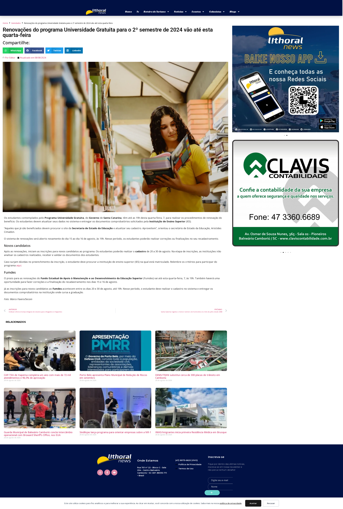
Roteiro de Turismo (155, 11)
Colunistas (215, 11)
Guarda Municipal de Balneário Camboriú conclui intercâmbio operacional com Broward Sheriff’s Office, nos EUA (38, 434)
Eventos (196, 11)
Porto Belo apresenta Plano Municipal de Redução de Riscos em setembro (113, 376)
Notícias (178, 11)
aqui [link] (18, 265)
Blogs (233, 11)
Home (128, 11)
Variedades (16, 23)
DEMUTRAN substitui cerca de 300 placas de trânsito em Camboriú (187, 376)
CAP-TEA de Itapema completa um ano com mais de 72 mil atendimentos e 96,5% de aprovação (37, 376)
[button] (13, 50)
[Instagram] (100, 472)
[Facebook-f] (107, 472)
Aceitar (253, 503)
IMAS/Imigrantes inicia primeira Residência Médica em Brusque (191, 432)
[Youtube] (114, 472)
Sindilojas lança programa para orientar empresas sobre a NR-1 (115, 432)
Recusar (271, 503)
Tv (138, 11)
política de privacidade (231, 503)
